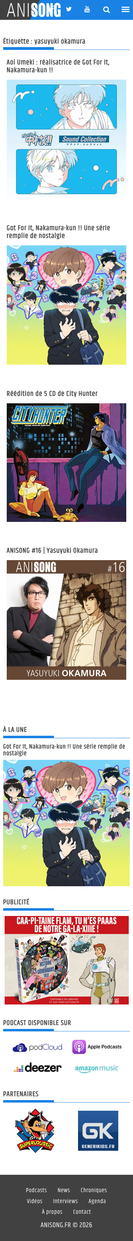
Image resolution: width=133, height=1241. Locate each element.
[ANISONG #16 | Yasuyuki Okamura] (67, 620)
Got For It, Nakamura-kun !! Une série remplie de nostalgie (59, 232)
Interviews (65, 1201)
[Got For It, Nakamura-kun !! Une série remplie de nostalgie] (67, 305)
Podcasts (36, 1190)
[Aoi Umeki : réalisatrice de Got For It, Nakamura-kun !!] (67, 139)
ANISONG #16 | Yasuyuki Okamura (52, 550)
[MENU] (126, 10)
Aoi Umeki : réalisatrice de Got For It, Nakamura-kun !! (58, 66)
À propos (52, 1212)
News (63, 1190)
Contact (82, 1212)
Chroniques (94, 1190)
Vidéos (35, 1201)
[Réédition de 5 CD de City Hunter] (67, 462)
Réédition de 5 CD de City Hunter (52, 393)
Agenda (97, 1201)
